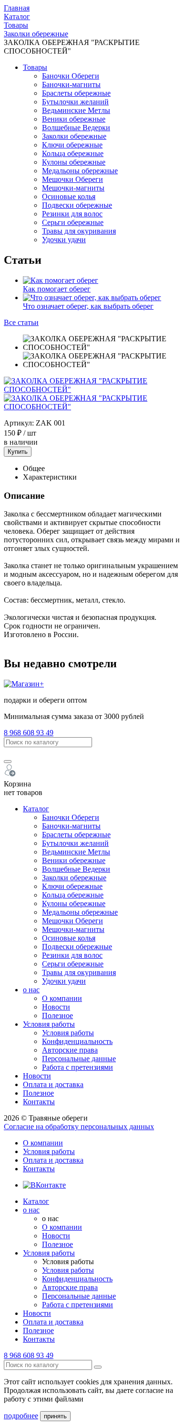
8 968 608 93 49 (28, 733)
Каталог (36, 809)
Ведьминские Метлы (76, 110)
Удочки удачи (64, 240)
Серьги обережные (72, 222)
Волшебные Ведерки (76, 127)
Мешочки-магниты (73, 188)
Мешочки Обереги (72, 179)
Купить (18, 451)
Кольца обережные (72, 153)
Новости (56, 1007)
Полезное (57, 1015)
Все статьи (21, 322)
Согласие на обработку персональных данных (79, 1126)
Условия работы (49, 1024)
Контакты (39, 1102)
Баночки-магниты (71, 84)
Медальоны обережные (80, 171)
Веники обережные (73, 119)
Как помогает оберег (57, 289)
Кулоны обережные (73, 162)
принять (55, 1416)
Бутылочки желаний (75, 102)
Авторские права (70, 1050)
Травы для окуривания (79, 231)
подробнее (21, 1416)
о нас (31, 990)
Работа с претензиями (77, 1067)
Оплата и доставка (53, 1084)
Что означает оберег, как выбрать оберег (88, 306)
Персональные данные (79, 1059)
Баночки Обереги (70, 76)
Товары (35, 67)
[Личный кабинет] (10, 775)
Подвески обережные (77, 205)
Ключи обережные (72, 145)
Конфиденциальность (77, 1041)
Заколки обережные (74, 136)
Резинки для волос (72, 214)
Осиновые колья (68, 196)
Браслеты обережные (76, 93)
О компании (62, 998)
